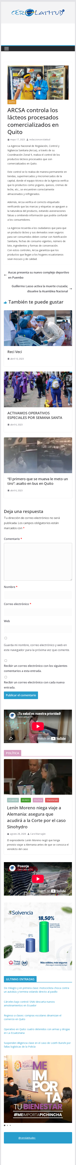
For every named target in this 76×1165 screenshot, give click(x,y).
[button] (4, 1125)
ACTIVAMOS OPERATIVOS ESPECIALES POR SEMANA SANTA (34, 415)
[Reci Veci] (38, 313)
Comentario (13, 539)
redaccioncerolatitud (39, 139)
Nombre (10, 587)
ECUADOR (12, 800)
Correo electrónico (17, 604)
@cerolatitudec (27, 1137)
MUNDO (26, 800)
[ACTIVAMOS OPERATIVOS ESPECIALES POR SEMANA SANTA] (38, 374)
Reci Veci (14, 351)
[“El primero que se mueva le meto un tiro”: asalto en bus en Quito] (38, 440)
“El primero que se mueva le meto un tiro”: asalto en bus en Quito (37, 481)
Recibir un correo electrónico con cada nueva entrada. (34, 684)
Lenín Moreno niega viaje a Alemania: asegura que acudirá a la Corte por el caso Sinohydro (36, 817)
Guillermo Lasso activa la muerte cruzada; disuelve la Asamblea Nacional (40, 288)
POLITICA (38, 800)
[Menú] (6, 48)
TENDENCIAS (52, 800)
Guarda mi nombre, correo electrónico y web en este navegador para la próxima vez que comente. (37, 647)
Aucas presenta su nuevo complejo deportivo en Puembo (38, 274)
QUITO (12, 102)
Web (7, 621)
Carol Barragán (38, 833)
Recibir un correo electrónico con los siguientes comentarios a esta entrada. (35, 668)
